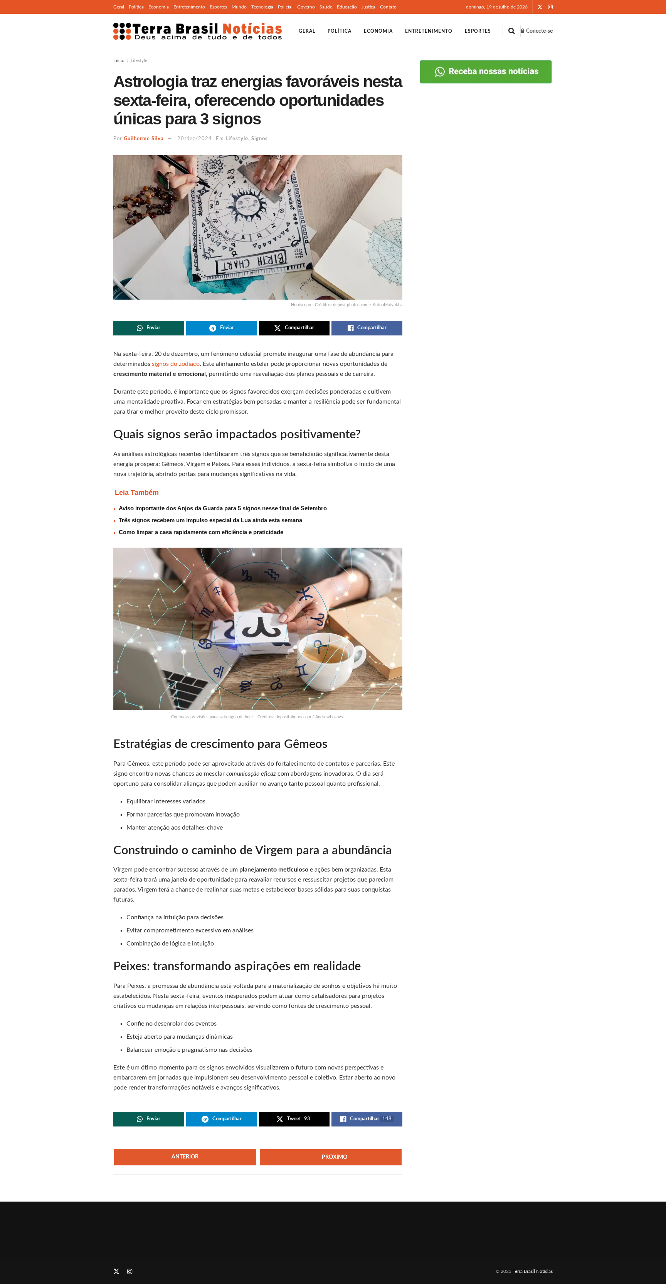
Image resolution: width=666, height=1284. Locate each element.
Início (118, 60)
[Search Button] (511, 31)
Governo (306, 7)
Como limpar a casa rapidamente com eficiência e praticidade (201, 532)
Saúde (326, 7)
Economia (158, 7)
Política (136, 7)
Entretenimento (189, 7)
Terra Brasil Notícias (533, 1271)
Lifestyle (139, 60)
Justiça (368, 7)
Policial (285, 7)
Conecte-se (539, 31)
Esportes (218, 7)
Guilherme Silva (144, 138)
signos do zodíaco (176, 364)
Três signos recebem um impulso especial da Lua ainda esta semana (210, 520)
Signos (259, 138)
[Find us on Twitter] (540, 7)
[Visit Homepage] (197, 31)
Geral (118, 7)
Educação (347, 7)
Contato (388, 7)
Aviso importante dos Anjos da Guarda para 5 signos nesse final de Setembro (223, 508)
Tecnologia (262, 7)
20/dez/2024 (194, 138)
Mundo (239, 7)
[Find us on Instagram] (550, 7)
